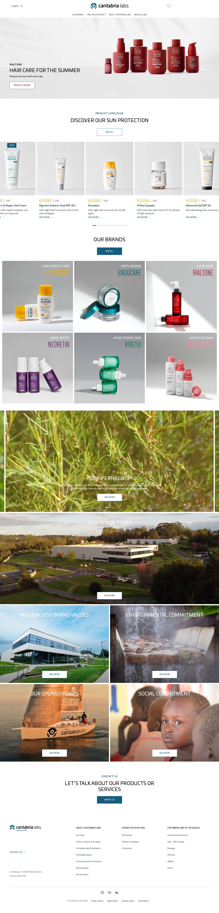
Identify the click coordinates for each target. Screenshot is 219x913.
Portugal (171, 848)
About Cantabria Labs (120, 15)
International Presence (177, 835)
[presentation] (6, 49)
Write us (109, 800)
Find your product (96, 15)
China (170, 868)
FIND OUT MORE (22, 85)
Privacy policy (97, 900)
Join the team (82, 874)
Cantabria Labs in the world (183, 828)
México (170, 861)
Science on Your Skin (133, 828)
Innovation (127, 848)
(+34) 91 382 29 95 (18, 876)
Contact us (16, 852)
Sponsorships (82, 868)
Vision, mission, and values (88, 841)
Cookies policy (127, 900)
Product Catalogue (130, 841)
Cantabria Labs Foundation (88, 848)
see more (164, 674)
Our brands (78, 15)
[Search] (169, 6)
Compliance (143, 900)
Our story (80, 835)
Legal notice (112, 900)
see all (109, 251)
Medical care (140, 15)
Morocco (171, 854)
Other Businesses (84, 854)
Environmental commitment (89, 861)
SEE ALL (109, 132)
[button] (104, 94)
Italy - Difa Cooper (175, 841)
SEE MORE (109, 497)
